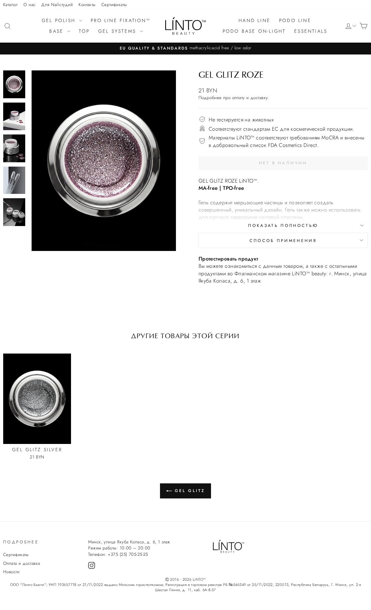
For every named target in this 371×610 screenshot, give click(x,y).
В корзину (37, 425)
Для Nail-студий (57, 4)
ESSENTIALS (310, 31)
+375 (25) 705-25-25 (128, 554)
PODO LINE (295, 20)
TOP (84, 31)
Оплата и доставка (21, 563)
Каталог (10, 4)
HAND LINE (254, 20)
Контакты (87, 4)
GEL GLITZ (190, 491)
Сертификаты (114, 4)
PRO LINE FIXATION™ (120, 20)
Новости (11, 572)
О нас (29, 4)
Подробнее (210, 98)
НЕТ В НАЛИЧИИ (283, 163)
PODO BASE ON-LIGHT (254, 31)
